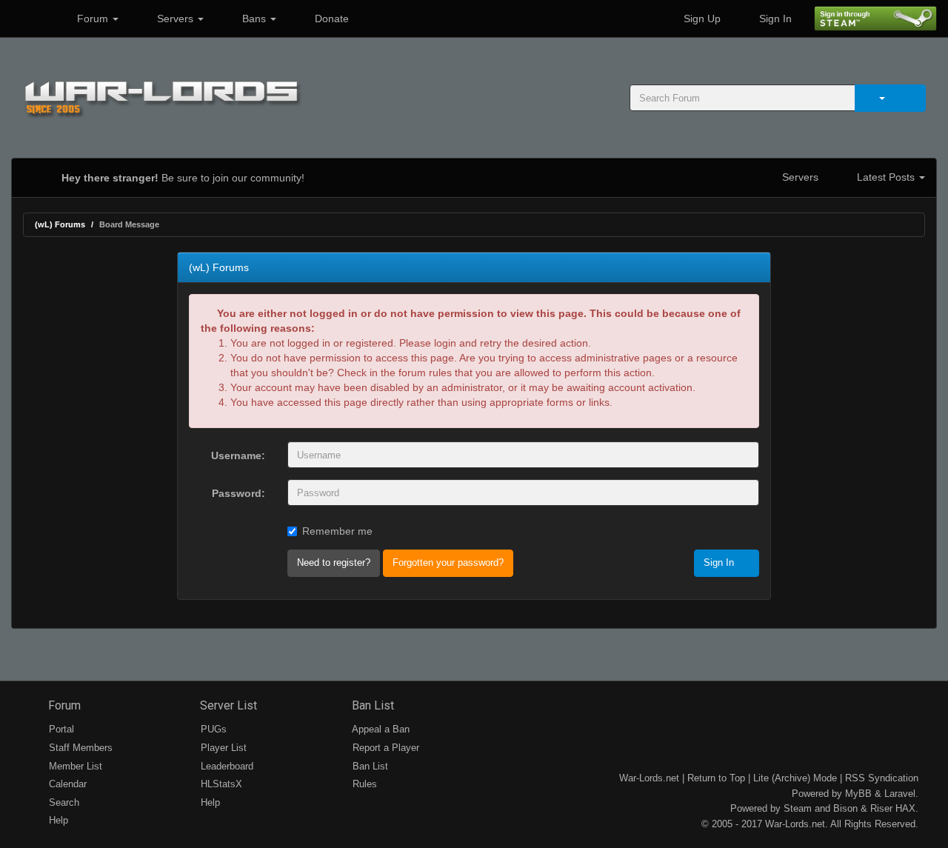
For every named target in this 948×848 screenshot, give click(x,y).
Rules (363, 783)
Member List (74, 766)
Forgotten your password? (448, 562)
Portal (60, 729)
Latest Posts (886, 177)
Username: (238, 455)
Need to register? (333, 562)
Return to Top (716, 778)
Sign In (774, 18)
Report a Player (384, 747)
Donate (330, 18)
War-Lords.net (649, 778)
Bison (845, 808)
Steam (798, 808)
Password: (238, 493)
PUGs (212, 729)
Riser (881, 808)
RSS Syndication (881, 778)
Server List (227, 705)
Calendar (66, 783)
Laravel (899, 793)
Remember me (337, 531)
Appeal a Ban (380, 729)
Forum (92, 18)
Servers (175, 18)
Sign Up (701, 18)
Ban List (371, 705)
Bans (254, 18)
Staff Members (79, 747)
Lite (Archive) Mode (795, 778)
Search (62, 802)
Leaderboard (225, 766)
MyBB (858, 793)
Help (57, 820)
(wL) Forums (60, 224)
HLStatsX (220, 783)
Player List (222, 747)
